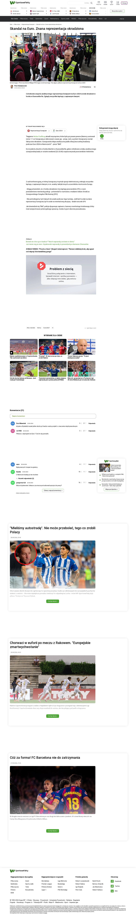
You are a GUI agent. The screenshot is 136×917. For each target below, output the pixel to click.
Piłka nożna (23, 19)
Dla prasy (36, 900)
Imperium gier (73, 902)
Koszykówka (92, 19)
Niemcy (39, 327)
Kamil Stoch (96, 881)
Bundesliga (61, 884)
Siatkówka (38, 19)
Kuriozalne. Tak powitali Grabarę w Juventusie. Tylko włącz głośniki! (112, 484)
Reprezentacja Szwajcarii (28, 24)
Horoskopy (20, 902)
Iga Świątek (79, 887)
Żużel (46, 19)
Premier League (47, 884)
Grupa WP (22, 900)
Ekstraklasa (45, 881)
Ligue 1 (44, 890)
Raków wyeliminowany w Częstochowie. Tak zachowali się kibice (23, 357)
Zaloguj (124, 3)
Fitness (13, 890)
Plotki (46, 902)
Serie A (60, 887)
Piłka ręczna (82, 19)
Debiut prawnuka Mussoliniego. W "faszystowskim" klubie (116, 467)
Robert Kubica (80, 884)
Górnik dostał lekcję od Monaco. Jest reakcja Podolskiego (23, 379)
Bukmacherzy (54, 19)
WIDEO (73, 19)
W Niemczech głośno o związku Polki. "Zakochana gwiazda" (113, 475)
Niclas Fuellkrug (39, 136)
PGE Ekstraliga (62, 890)
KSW (12, 893)
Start (11, 24)
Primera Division (47, 887)
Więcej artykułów (111, 489)
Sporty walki (65, 19)
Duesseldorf (46, 327)
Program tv (28, 902)
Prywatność (44, 900)
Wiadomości (59, 902)
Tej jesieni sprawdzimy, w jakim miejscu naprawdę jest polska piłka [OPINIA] (52, 379)
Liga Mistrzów (62, 881)
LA (105, 19)
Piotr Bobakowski (20, 86)
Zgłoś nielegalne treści (22, 493)
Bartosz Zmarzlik (97, 884)
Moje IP (51, 902)
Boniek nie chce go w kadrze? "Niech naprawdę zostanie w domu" (50, 242)
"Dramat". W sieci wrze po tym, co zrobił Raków (50, 357)
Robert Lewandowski (82, 881)
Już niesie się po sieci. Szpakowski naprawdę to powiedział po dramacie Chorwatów (57, 244)
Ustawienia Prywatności (57, 900)
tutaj (46, 913)
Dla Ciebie (14, 19)
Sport (66, 902)
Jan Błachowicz (97, 887)
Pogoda (12, 902)
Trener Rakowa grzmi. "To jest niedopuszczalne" (78, 357)
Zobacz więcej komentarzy (52, 490)
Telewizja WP (38, 902)
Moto (100, 19)
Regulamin (76, 900)
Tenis (31, 19)
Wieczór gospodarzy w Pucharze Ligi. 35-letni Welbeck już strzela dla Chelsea (81, 379)
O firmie (29, 900)
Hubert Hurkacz (97, 890)
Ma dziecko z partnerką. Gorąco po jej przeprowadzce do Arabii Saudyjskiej (113, 480)
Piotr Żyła (78, 890)
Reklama (69, 900)
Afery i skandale (31, 327)
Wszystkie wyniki (117, 11)
